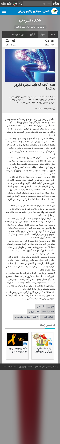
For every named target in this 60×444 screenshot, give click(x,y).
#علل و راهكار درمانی (22, 317)
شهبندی (40, 306)
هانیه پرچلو (34, 312)
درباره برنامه (18, 34)
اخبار (42, 34)
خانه (53, 34)
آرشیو (32, 34)
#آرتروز (35, 317)
